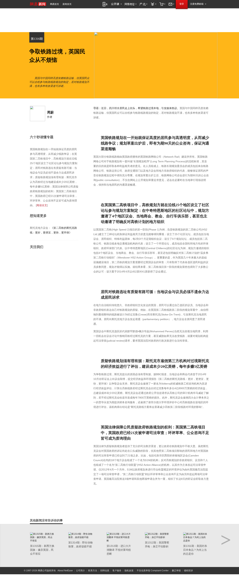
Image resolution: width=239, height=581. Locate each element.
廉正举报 (176, 570)
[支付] (153, 4)
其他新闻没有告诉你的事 (46, 520)
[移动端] (105, 4)
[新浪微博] (33, 257)
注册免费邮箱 (197, 4)
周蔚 (50, 112)
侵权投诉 (188, 570)
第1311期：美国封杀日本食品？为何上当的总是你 (195, 549)
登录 (181, 4)
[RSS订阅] (40, 257)
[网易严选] (143, 4)
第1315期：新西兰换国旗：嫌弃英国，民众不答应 (42, 549)
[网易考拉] (130, 4)
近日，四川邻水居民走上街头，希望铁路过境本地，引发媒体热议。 (140, 108)
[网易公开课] (116, 4)
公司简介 (80, 570)
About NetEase (65, 570)
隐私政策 (129, 570)
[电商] (162, 4)
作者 (49, 116)
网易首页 (54, 4)
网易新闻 (38, 4)
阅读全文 (42, 205)
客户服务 (116, 570)
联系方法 (92, 570)
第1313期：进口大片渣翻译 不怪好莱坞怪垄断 (119, 549)
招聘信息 (104, 570)
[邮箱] (171, 4)
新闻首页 (67, 4)
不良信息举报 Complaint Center (153, 570)
